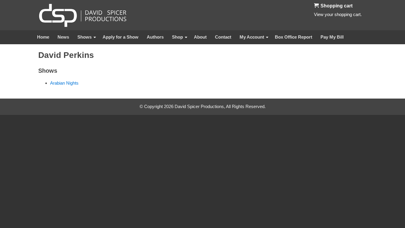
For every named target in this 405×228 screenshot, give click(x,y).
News (63, 36)
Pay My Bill (332, 36)
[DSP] (82, 15)
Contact (223, 36)
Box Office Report (293, 36)
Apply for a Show (120, 36)
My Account (252, 36)
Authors (155, 36)
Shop (177, 36)
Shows (84, 36)
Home (43, 36)
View (318, 14)
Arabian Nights (64, 83)
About (200, 36)
